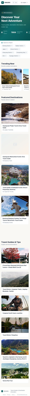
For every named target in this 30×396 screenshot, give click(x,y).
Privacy (8, 394)
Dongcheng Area (22, 52)
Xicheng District (7, 45)
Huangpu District (14, 56)
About (4, 394)
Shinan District (15, 49)
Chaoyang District (8, 52)
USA (4, 56)
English (24, 2)
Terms (13, 394)
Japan (4, 49)
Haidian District (20, 45)
